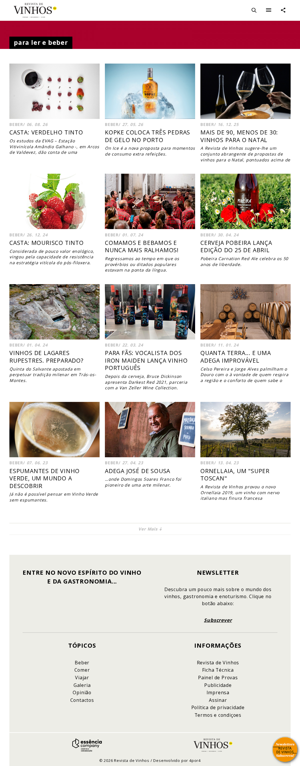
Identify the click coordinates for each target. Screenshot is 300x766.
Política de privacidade (218, 707)
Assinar (218, 700)
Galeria (82, 685)
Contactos (82, 700)
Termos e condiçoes (218, 715)
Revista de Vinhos (35, 12)
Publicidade (218, 685)
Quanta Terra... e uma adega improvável (235, 356)
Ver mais (147, 529)
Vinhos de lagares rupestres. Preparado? (46, 356)
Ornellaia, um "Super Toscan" (235, 474)
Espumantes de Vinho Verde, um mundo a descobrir (44, 478)
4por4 (195, 760)
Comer (82, 670)
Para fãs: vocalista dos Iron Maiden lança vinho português (146, 360)
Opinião (82, 692)
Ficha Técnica (218, 670)
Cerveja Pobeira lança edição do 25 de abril (236, 246)
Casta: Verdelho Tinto (46, 132)
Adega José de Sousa (137, 471)
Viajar (82, 677)
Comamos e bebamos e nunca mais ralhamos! (142, 246)
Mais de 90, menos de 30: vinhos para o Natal (239, 136)
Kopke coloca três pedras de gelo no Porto (147, 136)
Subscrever (218, 620)
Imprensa (218, 692)
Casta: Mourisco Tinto (46, 243)
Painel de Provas (218, 677)
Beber (82, 662)
